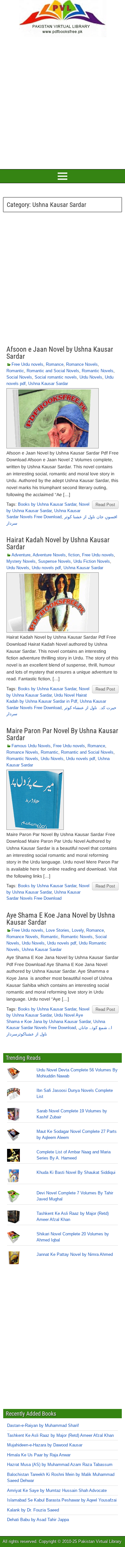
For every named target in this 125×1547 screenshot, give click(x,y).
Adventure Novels (49, 554)
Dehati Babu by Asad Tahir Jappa (38, 1519)
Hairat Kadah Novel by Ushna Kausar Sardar (58, 543)
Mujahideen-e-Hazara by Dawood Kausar (44, 1445)
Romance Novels (82, 364)
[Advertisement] (62, 102)
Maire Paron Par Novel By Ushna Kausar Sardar (62, 734)
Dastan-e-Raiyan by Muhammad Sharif (43, 1425)
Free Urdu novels (27, 364)
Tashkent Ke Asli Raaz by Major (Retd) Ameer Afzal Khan (60, 1435)
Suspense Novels (54, 561)
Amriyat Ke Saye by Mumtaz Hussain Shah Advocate (57, 1490)
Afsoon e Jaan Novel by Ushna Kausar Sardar (59, 352)
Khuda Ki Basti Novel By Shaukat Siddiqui (76, 1172)
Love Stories (57, 930)
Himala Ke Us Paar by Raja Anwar (39, 1455)
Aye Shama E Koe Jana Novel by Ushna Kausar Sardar (60, 918)
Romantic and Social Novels (53, 370)
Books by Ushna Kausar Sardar (47, 504)
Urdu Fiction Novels (91, 561)
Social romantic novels (56, 377)
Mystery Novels (21, 561)
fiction (73, 554)
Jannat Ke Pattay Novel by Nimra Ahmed (75, 1254)
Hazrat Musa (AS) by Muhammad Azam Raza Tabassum (60, 1464)
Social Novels (19, 377)
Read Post (105, 504)
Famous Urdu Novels (31, 745)
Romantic (15, 370)
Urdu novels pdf (46, 567)
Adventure (21, 554)
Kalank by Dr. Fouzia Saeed (33, 1510)
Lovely (78, 930)
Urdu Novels (90, 377)
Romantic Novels (97, 370)
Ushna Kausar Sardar (48, 383)
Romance (54, 364)
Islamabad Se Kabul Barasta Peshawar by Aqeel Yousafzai (62, 1500)
